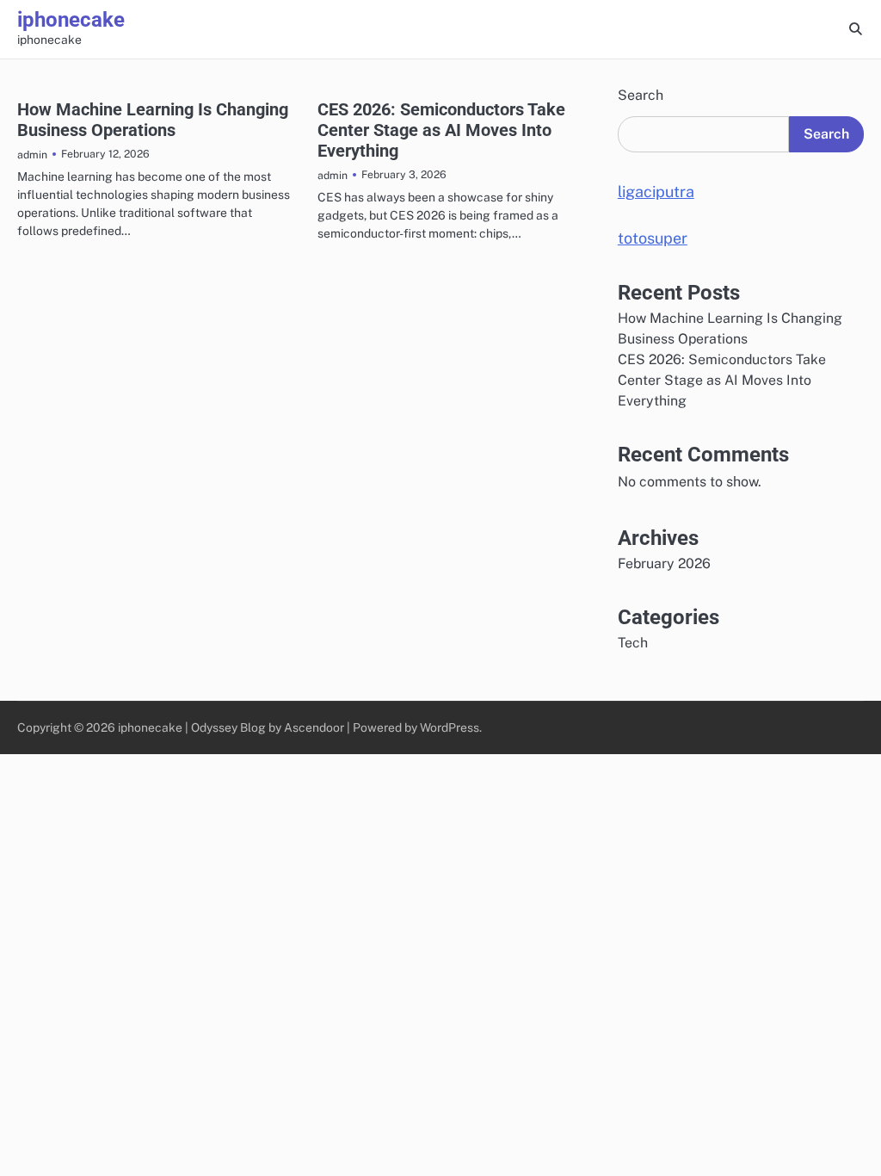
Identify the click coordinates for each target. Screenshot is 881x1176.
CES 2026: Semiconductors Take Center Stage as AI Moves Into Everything (441, 130)
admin (32, 154)
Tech (633, 642)
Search (640, 95)
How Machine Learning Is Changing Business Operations (152, 119)
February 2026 (664, 563)
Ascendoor (314, 727)
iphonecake (71, 20)
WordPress (449, 727)
